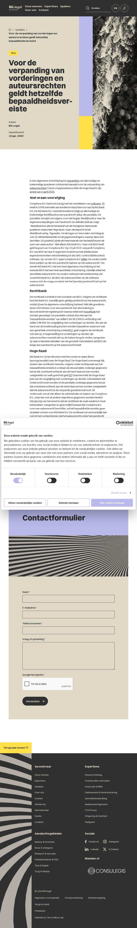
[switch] (51, 480)
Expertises (51, 6)
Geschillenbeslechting (96, 798)
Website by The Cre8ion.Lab (49, 917)
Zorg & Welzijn (42, 871)
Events (38, 816)
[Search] (87, 8)
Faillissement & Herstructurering (101, 792)
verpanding (72, 180)
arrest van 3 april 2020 (42, 191)
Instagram (114, 841)
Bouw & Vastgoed (44, 847)
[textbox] (68, 596)
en (115, 8)
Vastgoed (90, 822)
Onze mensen (33, 6)
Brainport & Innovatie (45, 853)
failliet (84, 259)
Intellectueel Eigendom (96, 804)
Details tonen (119, 492)
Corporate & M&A (94, 786)
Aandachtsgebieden (48, 833)
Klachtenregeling (96, 897)
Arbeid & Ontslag (93, 774)
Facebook (94, 841)
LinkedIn (95, 849)
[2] (70, 375)
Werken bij (40, 804)
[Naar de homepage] (15, 8)
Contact (44, 10)
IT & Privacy (91, 810)
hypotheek (90, 311)
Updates (65, 6)
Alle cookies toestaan (112, 502)
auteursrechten (38, 188)
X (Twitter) (114, 849)
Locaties (39, 822)
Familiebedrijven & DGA (46, 859)
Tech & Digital (41, 865)
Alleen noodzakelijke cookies (25, 502)
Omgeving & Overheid (96, 816)
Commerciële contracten (97, 780)
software (96, 203)
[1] (71, 330)
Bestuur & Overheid (44, 842)
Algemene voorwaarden (47, 897)
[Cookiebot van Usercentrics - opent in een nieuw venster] (118, 423)
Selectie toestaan (69, 502)
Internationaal (42, 810)
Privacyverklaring (74, 897)
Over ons (30, 10)
